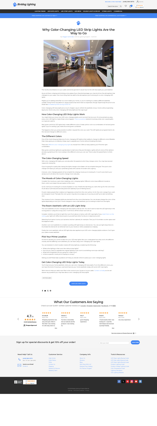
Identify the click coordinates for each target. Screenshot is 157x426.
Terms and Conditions (79, 390)
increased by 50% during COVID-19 (59, 104)
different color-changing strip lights (59, 144)
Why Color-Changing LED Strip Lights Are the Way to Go (78, 31)
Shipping (51, 366)
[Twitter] (123, 381)
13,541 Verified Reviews (30, 322)
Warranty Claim (53, 370)
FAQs (50, 362)
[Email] (45, 290)
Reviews (82, 360)
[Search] (120, 6)
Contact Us (52, 364)
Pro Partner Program (86, 368)
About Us (82, 358)
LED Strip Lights (47, 277)
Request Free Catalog (86, 366)
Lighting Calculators (116, 370)
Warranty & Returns (54, 368)
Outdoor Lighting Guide (117, 364)
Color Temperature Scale (118, 368)
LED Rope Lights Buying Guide (120, 358)
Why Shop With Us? (85, 364)
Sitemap (70, 390)
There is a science (80, 119)
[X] (48, 290)
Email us (25, 366)
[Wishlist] (126, 6)
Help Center (52, 358)
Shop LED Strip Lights (79, 283)
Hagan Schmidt (68, 37)
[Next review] (139, 319)
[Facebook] (42, 290)
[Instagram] (131, 381)
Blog (81, 362)
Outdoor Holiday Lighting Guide (120, 366)
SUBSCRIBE (135, 342)
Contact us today (99, 270)
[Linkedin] (140, 381)
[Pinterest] (50, 290)
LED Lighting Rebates (117, 372)
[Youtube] (136, 381)
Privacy (87, 390)
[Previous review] (18, 319)
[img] (30, 319)
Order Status (52, 360)
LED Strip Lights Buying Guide (119, 360)
